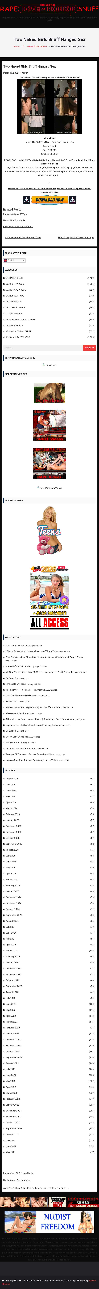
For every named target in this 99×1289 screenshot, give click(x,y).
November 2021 (13, 1116)
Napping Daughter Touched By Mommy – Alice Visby (31, 760)
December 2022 (13, 1039)
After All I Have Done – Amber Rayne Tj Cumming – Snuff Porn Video (39, 719)
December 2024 (13, 897)
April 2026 (11, 802)
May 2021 (10, 1152)
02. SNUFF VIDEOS (15, 284)
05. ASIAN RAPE (13, 301)
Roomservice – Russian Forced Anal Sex (25, 690)
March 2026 (12, 808)
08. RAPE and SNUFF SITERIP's (20, 319)
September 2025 (14, 844)
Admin (25, 73)
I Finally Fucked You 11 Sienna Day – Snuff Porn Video (32, 651)
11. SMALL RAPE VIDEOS (18, 337)
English (11, 260)
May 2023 (10, 1010)
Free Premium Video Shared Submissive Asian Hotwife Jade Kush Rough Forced (45, 657)
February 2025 (13, 885)
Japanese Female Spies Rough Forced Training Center (32, 725)
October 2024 (12, 909)
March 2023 (12, 1021)
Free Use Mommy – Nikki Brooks (21, 695)
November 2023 (13, 974)
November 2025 (13, 832)
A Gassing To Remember (18, 645)
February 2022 (13, 1099)
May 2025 (10, 867)
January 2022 (12, 1104)
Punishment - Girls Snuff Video (18, 226)
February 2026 (13, 814)
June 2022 (11, 1075)
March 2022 (12, 1093)
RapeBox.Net (64, 1238)
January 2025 (12, 891)
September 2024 (14, 915)
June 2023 (11, 1004)
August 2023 (12, 992)
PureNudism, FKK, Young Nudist (18, 1173)
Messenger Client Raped (17, 713)
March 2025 (12, 879)
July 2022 (10, 1069)
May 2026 (10, 796)
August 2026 (12, 778)
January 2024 (12, 962)
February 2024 (13, 956)
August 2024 (12, 921)
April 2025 (11, 873)
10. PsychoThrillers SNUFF (18, 331)
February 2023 (13, 1027)
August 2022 (12, 1063)
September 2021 (14, 1128)
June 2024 (11, 933)
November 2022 (13, 1045)
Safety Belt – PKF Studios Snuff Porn (23, 237)
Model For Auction (15, 742)
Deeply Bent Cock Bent (17, 736)
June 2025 (11, 861)
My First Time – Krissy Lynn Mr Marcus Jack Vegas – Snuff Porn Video (40, 672)
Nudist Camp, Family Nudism (17, 1180)
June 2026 (11, 790)
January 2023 (12, 1033)
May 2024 (10, 938)
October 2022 (12, 1051)
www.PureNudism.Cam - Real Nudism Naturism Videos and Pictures (36, 1188)
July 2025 (10, 855)
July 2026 (10, 784)
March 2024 (12, 950)
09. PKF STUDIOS (14, 325)
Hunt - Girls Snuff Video (14, 220)
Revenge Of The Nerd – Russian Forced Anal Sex (29, 754)
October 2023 (12, 980)
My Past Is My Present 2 (17, 684)
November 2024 (13, 903)
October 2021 (12, 1122)
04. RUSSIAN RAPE (15, 295)
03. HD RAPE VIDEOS (16, 290)
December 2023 (13, 968)
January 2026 (12, 820)
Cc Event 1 (11, 731)
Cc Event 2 (11, 678)
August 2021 (12, 1134)
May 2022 (10, 1081)
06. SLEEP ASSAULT (15, 307)
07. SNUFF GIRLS (14, 313)
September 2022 (14, 1057)
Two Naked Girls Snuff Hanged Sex (29, 66)
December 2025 (13, 826)
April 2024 (11, 944)
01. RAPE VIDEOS (14, 278)
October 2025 (12, 838)
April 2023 (11, 1016)
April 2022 (11, 1087)
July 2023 (10, 998)
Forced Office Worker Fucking (20, 666)
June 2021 (11, 1146)
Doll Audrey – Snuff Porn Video (21, 748)
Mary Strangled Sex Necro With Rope (76, 237)
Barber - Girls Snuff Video (15, 214)
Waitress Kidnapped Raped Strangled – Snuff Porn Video (33, 707)
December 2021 (13, 1110)
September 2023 (14, 986)
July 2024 (10, 927)
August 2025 (12, 850)
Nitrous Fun (11, 701)
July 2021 (10, 1140)
